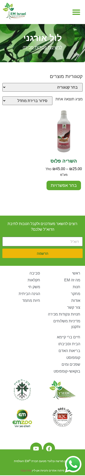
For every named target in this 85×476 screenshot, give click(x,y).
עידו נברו (26, 470)
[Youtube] (36, 448)
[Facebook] (49, 448)
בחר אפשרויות (64, 185)
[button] (76, 12)
